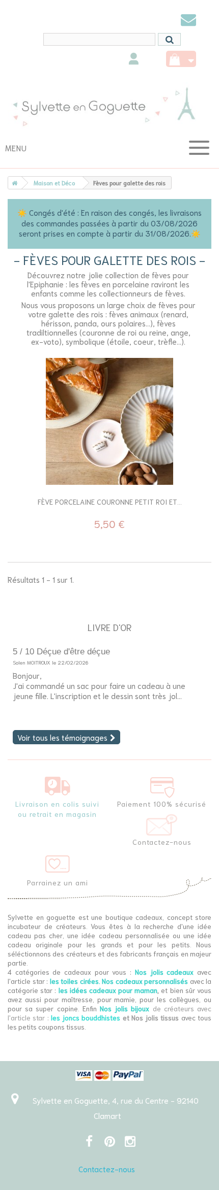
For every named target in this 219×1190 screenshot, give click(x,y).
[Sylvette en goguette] (109, 106)
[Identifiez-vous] (134, 60)
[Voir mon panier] (181, 59)
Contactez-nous (106, 1169)
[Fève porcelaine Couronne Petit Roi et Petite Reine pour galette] (109, 421)
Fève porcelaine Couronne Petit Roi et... (110, 501)
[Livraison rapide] (57, 784)
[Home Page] (13, 183)
